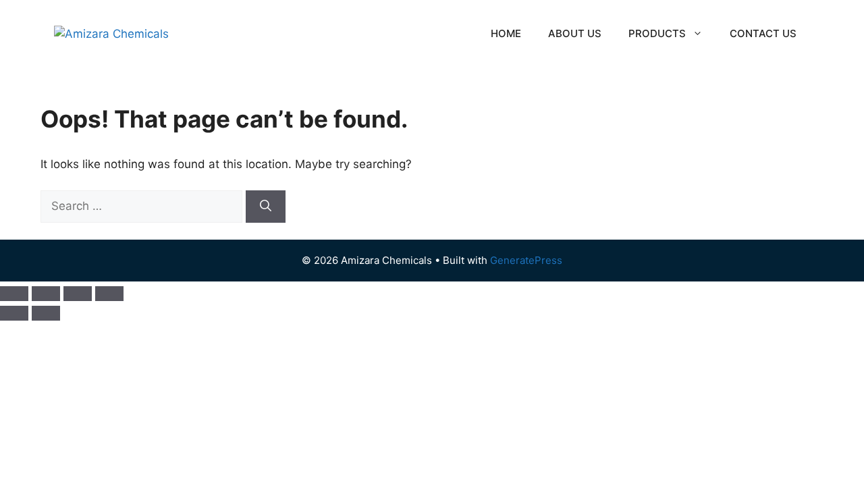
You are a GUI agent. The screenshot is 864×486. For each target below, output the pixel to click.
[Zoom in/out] (14, 293)
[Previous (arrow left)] (14, 313)
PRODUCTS (657, 33)
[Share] (77, 293)
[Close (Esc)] (109, 293)
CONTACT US (763, 33)
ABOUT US (574, 33)
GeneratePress (526, 260)
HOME (506, 33)
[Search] (266, 206)
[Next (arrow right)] (46, 313)
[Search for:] (143, 206)
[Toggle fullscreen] (46, 293)
